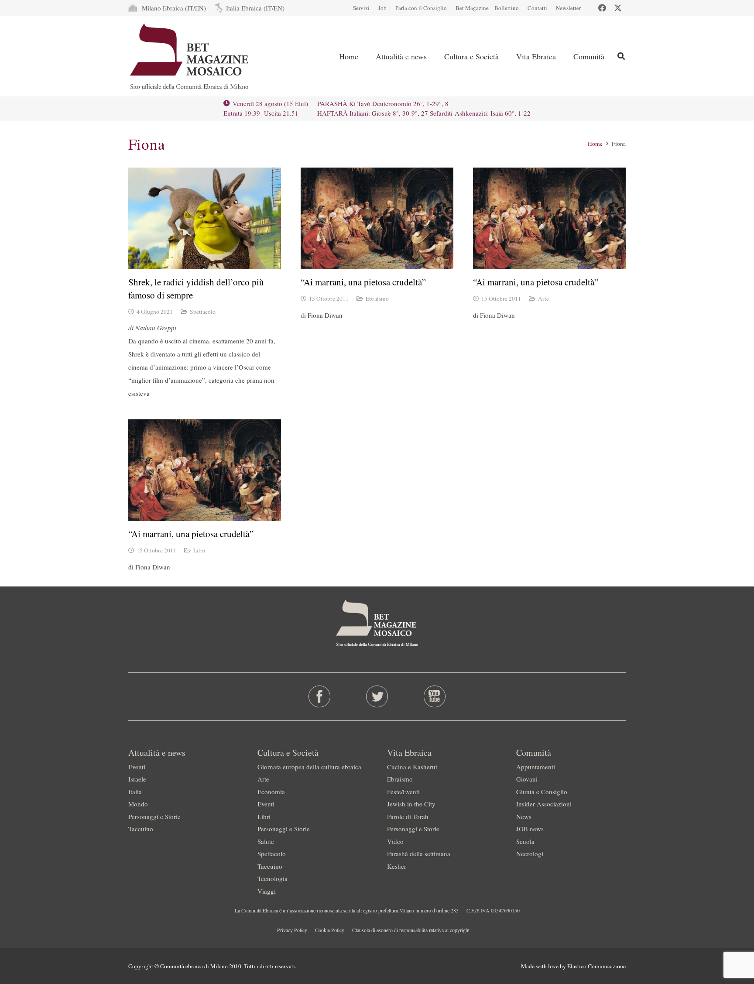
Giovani (527, 779)
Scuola (525, 841)
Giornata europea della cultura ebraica (309, 766)
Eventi (136, 766)
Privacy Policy (292, 929)
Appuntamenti (535, 766)
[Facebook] (602, 8)
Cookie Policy (329, 929)
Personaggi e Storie (154, 816)
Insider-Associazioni (544, 803)
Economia (271, 791)
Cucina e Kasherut (412, 766)
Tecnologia (272, 878)
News (523, 816)
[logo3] (190, 56)
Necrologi (529, 853)
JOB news (530, 828)
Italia (135, 791)
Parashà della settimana (418, 853)
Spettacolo (203, 311)
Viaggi (266, 891)
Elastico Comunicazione (596, 966)
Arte (543, 298)
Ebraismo (377, 298)
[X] (618, 8)
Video (395, 841)
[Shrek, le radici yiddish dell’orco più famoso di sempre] (204, 218)
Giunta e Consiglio (541, 791)
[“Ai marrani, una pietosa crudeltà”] (377, 218)
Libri (199, 550)
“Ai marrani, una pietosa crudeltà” (363, 282)
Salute (265, 841)
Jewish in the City (411, 803)
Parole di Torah (407, 816)
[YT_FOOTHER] (434, 696)
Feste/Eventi (403, 791)
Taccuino (140, 828)
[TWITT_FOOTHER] (377, 696)
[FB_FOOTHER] (320, 696)
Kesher (396, 866)
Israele (137, 779)
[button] (621, 56)
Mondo (138, 803)
